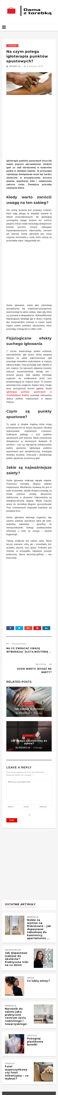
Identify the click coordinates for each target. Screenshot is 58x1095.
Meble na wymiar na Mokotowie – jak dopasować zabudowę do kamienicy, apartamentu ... (39, 929)
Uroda (30, 978)
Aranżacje (33, 917)
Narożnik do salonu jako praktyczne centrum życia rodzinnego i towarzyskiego (16, 1016)
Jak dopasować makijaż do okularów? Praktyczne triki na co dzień (17, 959)
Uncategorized (13, 950)
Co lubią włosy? (38, 980)
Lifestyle (32, 1035)
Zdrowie (12, 46)
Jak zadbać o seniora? (29, 709)
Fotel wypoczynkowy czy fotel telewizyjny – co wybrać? (17, 1072)
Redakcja (14, 66)
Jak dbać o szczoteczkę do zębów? (29, 742)
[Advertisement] (29, 130)
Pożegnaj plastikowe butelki (35, 1041)
